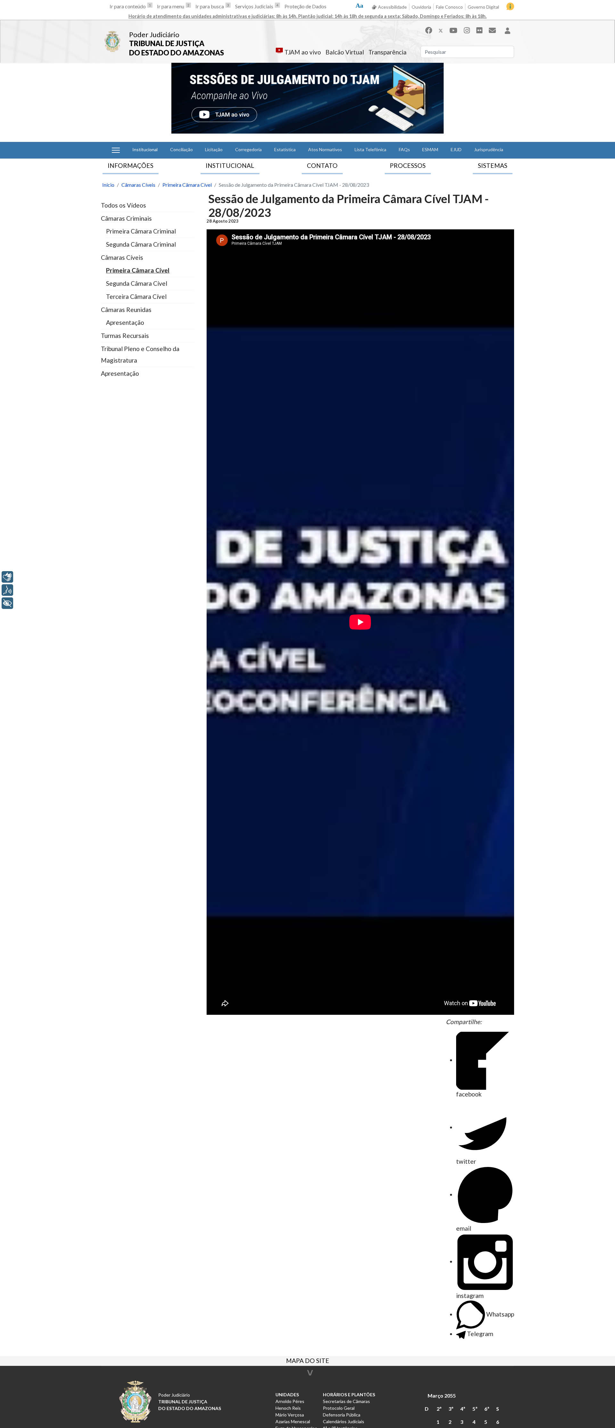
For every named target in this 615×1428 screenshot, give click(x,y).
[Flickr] (479, 30)
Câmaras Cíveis (122, 257)
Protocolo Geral (339, 1408)
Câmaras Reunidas (126, 309)
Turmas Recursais (125, 335)
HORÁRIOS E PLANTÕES (349, 1394)
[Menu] (116, 150)
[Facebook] (428, 30)
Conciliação (181, 149)
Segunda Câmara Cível (136, 283)
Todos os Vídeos (123, 205)
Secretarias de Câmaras (346, 1401)
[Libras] (7, 577)
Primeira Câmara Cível (137, 270)
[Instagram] (467, 30)
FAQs (404, 149)
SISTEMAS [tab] (492, 165)
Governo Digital (483, 7)
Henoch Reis (288, 1408)
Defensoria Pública (341, 1414)
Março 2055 (442, 1395)
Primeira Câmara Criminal (141, 231)
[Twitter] (441, 30)
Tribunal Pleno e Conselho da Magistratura (140, 354)
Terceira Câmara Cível (136, 296)
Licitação (214, 149)
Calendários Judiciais (343, 1421)
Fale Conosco (449, 7)
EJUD (456, 149)
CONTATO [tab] (322, 165)
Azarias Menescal (292, 1421)
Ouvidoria (421, 7)
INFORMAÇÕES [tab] (130, 165)
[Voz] (7, 590)
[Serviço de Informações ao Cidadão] (510, 6)
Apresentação (125, 322)
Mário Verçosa (289, 1414)
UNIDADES (287, 1394)
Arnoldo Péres (289, 1401)
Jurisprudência (488, 149)
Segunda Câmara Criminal (141, 244)
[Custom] (492, 30)
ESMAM (430, 149)
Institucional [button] (145, 149)
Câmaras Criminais (126, 218)
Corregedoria (248, 149)
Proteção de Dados (305, 6)
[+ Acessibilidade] (7, 603)
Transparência (387, 52)
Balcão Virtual (344, 52)
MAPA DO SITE (307, 1361)
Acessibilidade (392, 7)
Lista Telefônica (370, 149)
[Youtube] (453, 30)
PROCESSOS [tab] (408, 165)
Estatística (285, 149)
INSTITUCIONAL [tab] (230, 165)
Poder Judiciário (154, 34)
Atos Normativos (325, 149)
